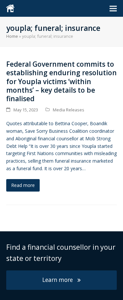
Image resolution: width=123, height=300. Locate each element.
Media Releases (68, 110)
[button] (113, 8)
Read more (23, 185)
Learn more (57, 280)
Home (12, 36)
